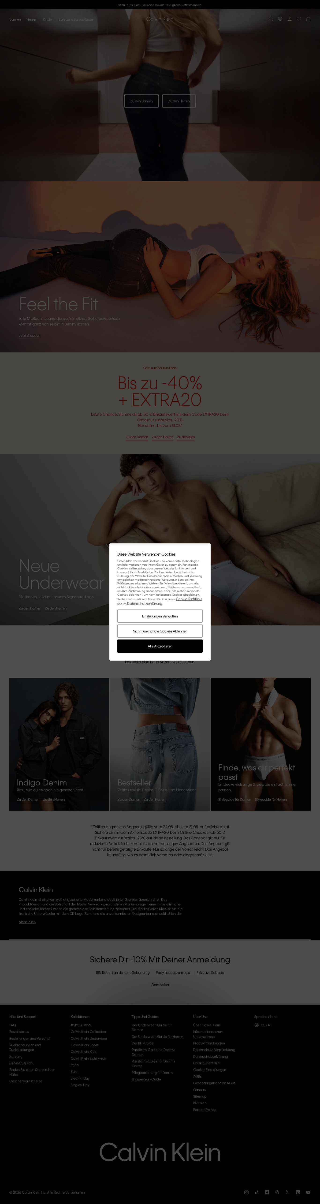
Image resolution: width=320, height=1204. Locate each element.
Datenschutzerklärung (144, 603)
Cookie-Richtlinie (189, 599)
